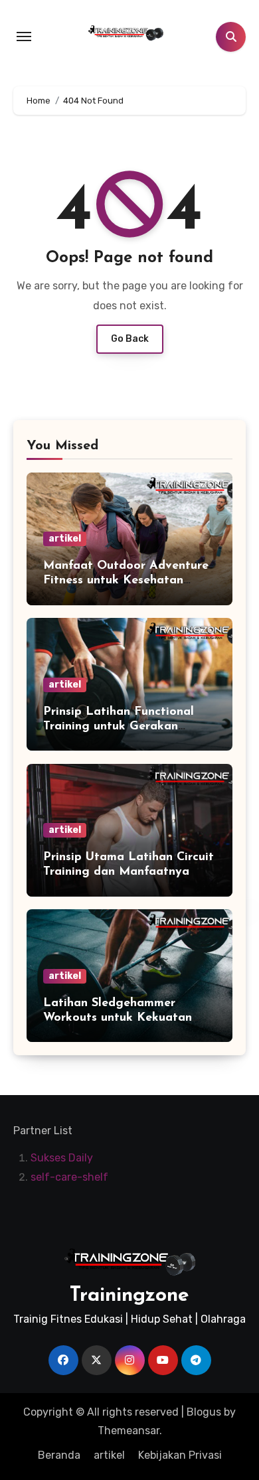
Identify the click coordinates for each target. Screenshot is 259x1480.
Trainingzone (129, 1296)
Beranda (59, 1455)
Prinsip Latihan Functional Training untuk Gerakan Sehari (118, 726)
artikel (64, 538)
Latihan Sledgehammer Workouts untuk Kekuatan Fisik (117, 1018)
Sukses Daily (62, 1158)
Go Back (130, 338)
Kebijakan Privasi (180, 1455)
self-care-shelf (69, 1177)
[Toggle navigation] (24, 36)
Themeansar (128, 1430)
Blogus (204, 1412)
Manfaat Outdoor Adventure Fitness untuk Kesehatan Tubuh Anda (126, 580)
